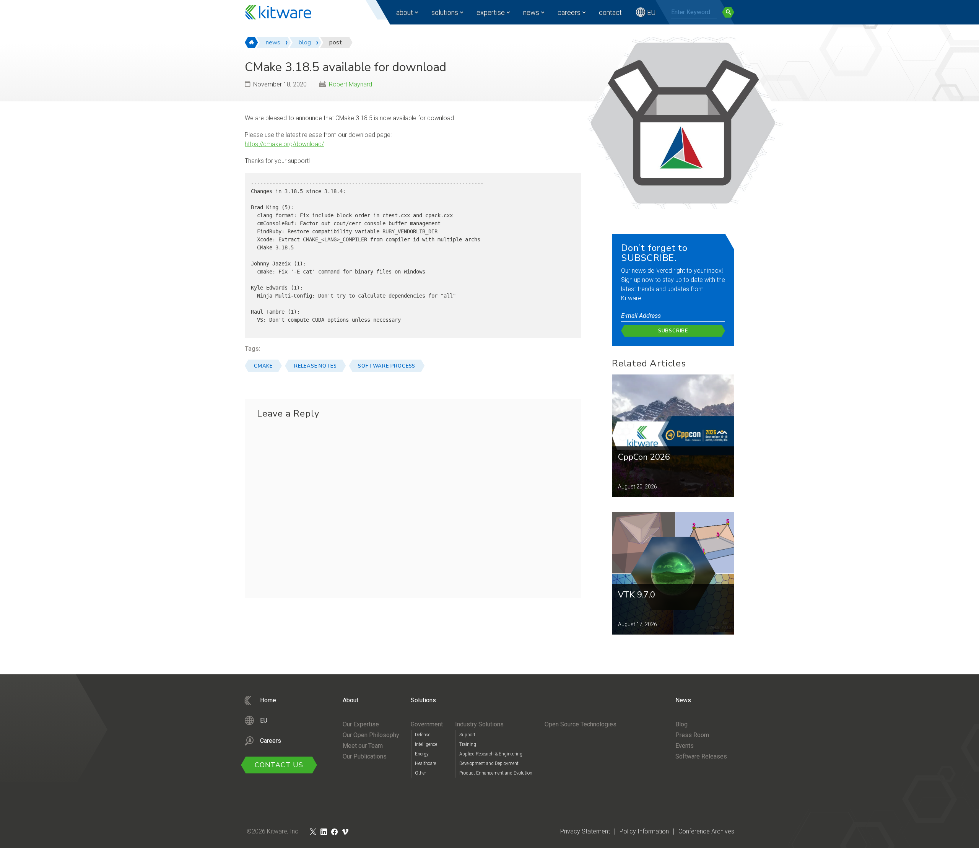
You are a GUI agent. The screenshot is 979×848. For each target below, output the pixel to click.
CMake (263, 366)
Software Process (386, 366)
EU (651, 12)
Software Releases (701, 756)
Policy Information (644, 831)
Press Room (692, 735)
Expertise (490, 12)
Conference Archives (706, 831)
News (531, 12)
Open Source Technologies (580, 724)
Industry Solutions (479, 724)
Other (420, 773)
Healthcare (425, 763)
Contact (610, 12)
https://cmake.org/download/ (284, 144)
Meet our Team (363, 745)
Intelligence (426, 744)
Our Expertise (361, 724)
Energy (422, 754)
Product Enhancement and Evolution (495, 773)
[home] (251, 42)
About (404, 12)
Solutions (444, 12)
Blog (681, 724)
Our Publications (365, 756)
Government (427, 724)
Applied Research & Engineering (490, 754)
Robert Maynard (350, 84)
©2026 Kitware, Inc (272, 831)
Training (467, 744)
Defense (422, 734)
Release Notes (315, 366)
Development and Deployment (489, 763)
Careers (569, 12)
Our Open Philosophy (371, 735)
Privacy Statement (585, 831)
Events (684, 745)
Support (467, 734)
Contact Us (279, 765)
